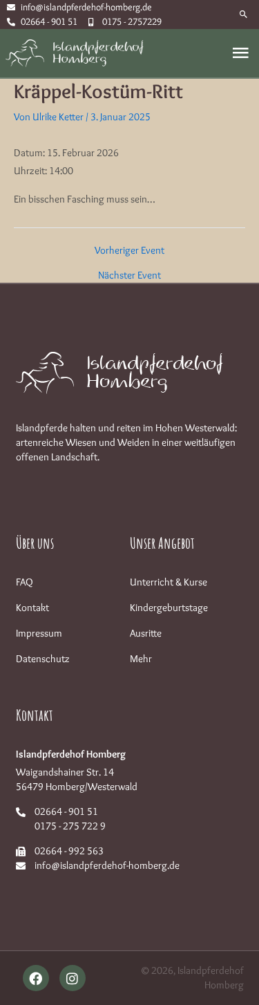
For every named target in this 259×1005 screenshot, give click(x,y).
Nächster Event (129, 275)
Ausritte (146, 633)
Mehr (141, 658)
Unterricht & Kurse (168, 582)
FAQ (24, 582)
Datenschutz (43, 658)
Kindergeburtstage (169, 607)
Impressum (39, 633)
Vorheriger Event (129, 250)
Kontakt (32, 607)
